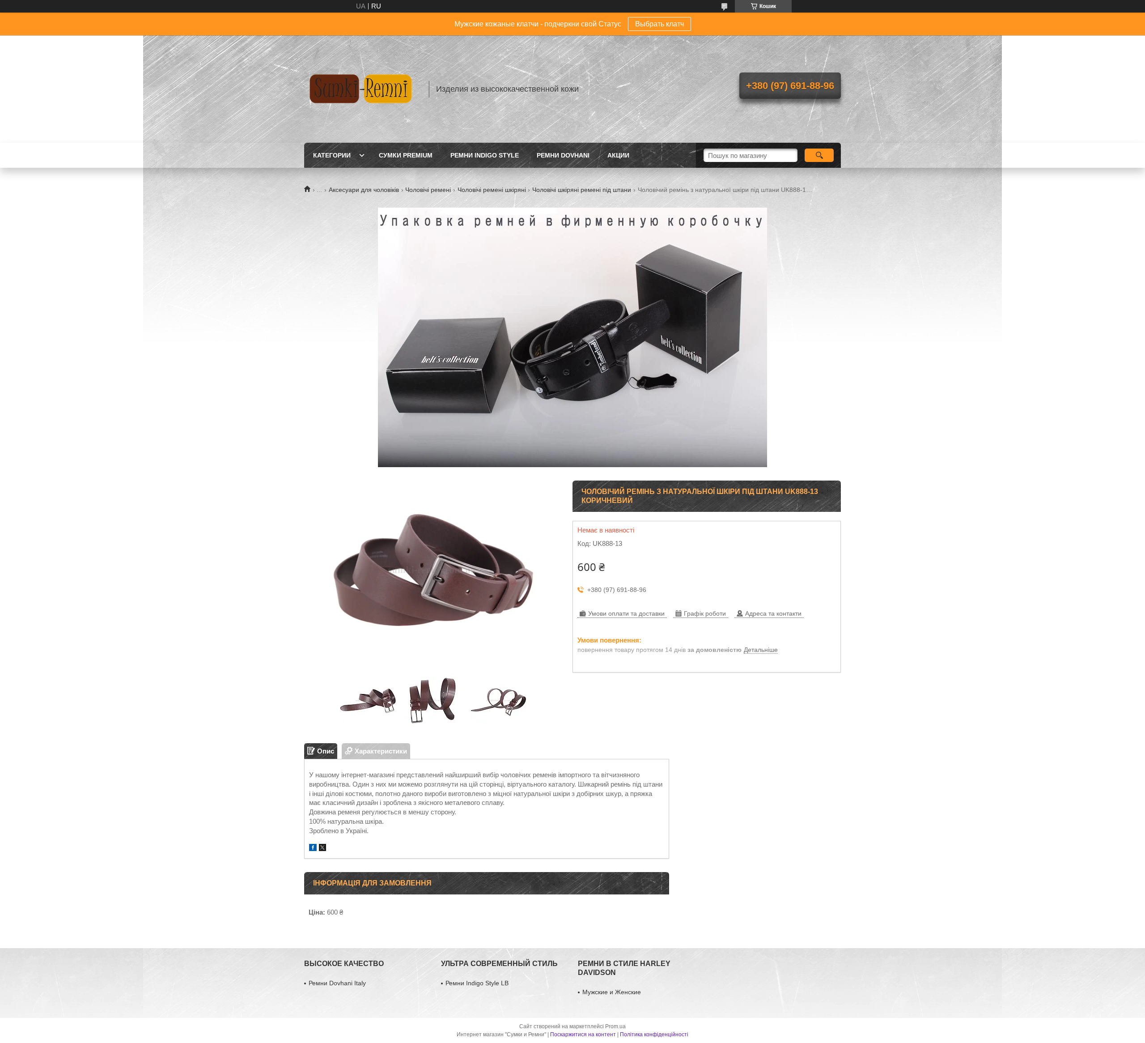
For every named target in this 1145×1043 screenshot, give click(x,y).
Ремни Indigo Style (484, 155)
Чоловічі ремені (428, 189)
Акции (618, 155)
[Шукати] (819, 155)
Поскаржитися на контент (583, 1034)
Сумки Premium (406, 155)
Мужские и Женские (611, 992)
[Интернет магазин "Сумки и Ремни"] (362, 89)
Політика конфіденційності (654, 1034)
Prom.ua (615, 1026)
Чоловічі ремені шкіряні (492, 189)
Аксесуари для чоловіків (364, 189)
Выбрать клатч (659, 24)
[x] (322, 848)
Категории (332, 155)
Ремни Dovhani (563, 155)
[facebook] (313, 848)
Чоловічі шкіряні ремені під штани (581, 189)
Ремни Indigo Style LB (477, 983)
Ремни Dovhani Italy (337, 983)
